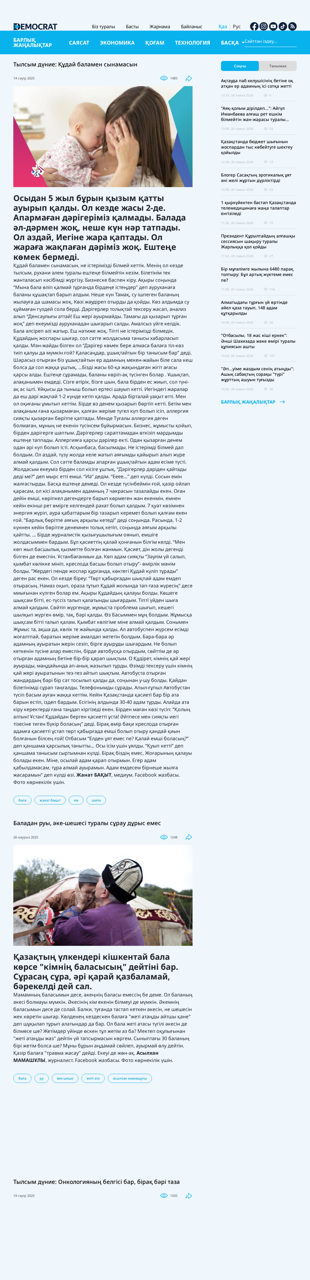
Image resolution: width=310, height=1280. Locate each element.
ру (42, 1078)
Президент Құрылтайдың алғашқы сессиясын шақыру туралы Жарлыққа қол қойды (258, 241)
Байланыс (191, 26)
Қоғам (154, 42)
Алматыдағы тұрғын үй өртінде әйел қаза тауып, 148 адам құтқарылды (254, 308)
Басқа (230, 42)
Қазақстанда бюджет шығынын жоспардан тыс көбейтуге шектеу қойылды (256, 147)
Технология (192, 42)
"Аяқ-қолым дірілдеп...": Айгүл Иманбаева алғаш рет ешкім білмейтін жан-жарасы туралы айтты (253, 114)
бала (22, 800)
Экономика (117, 42)
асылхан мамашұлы (130, 1078)
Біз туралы (103, 26)
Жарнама (160, 26)
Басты (132, 26)
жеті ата (93, 1078)
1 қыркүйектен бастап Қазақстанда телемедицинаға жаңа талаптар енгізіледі (258, 208)
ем (76, 800)
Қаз (223, 26)
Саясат (79, 42)
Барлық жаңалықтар (32, 42)
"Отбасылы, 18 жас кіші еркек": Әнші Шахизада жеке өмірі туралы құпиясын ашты (258, 341)
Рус (237, 26)
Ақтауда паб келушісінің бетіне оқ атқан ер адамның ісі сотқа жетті (257, 83)
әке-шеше (65, 1078)
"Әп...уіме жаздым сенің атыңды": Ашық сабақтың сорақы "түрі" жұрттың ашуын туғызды (257, 374)
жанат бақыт (50, 800)
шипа (96, 800)
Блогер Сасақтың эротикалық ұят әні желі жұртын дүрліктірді (256, 177)
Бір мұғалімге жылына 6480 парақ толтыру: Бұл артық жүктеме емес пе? (257, 274)
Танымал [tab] (277, 66)
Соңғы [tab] (240, 66)
